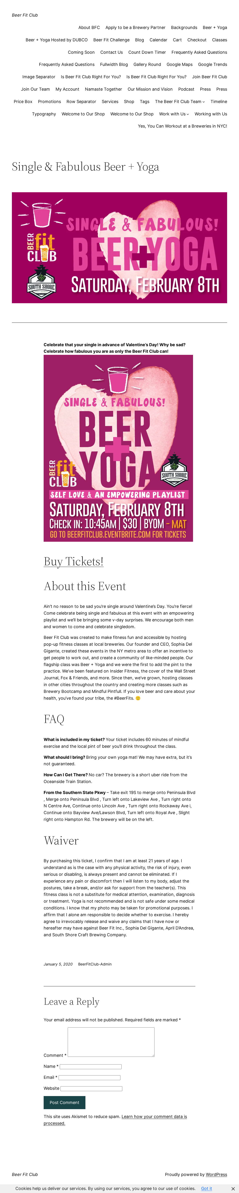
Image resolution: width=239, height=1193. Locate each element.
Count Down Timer (147, 52)
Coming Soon (81, 52)
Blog (139, 39)
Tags (144, 101)
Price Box (23, 101)
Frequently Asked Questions (199, 52)
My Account (67, 89)
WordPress (216, 1174)
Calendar (158, 39)
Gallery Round (147, 64)
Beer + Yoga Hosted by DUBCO (57, 39)
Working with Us (211, 113)
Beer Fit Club (25, 15)
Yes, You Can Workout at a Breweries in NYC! (182, 126)
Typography (44, 113)
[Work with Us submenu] (187, 114)
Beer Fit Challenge (111, 39)
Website (51, 1088)
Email (50, 1077)
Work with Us (172, 113)
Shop (129, 101)
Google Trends (212, 64)
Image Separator (38, 76)
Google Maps (180, 64)
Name (51, 1066)
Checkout (197, 39)
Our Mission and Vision (150, 89)
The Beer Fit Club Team (178, 101)
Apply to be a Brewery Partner (135, 27)
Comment (55, 1055)
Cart (177, 39)
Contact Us (111, 52)
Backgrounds (184, 27)
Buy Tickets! (74, 561)
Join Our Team (35, 89)
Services (110, 101)
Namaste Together (103, 89)
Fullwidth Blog (114, 64)
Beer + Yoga (215, 27)
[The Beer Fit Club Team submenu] (203, 101)
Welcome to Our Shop (83, 113)
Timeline (219, 101)
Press (205, 89)
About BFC (89, 27)
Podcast (186, 89)
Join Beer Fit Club (209, 76)
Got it (206, 1188)
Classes (219, 39)
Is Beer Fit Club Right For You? (91, 76)
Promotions (49, 101)
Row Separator (81, 101)
